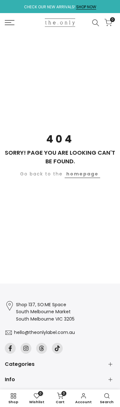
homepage (82, 174)
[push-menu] (9, 22)
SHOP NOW (86, 7)
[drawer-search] (95, 22)
